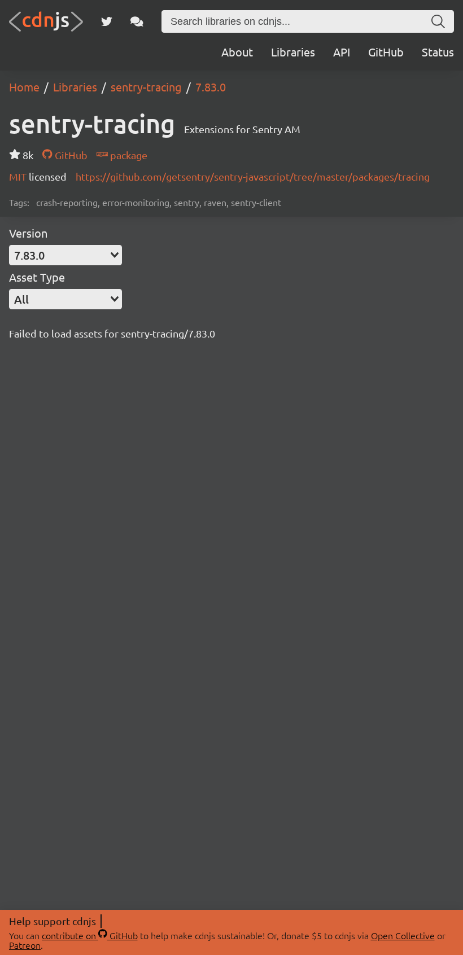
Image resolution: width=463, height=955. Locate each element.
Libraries (293, 52)
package (127, 155)
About (237, 52)
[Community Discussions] (136, 21)
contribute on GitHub (90, 935)
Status (438, 52)
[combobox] (65, 255)
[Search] (438, 21)
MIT (19, 176)
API (341, 52)
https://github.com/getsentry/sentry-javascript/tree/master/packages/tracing (253, 176)
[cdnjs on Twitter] (106, 21)
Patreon (25, 945)
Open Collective (403, 935)
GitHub (386, 52)
